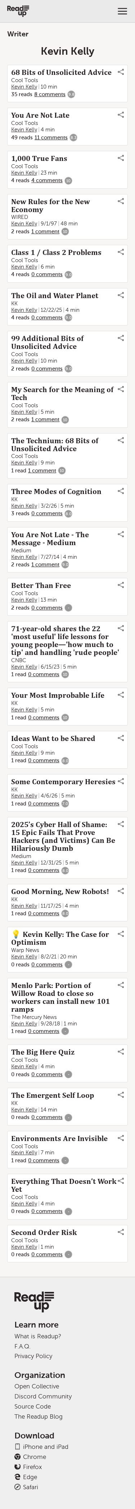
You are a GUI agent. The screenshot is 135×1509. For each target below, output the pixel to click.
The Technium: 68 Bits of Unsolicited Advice (54, 444)
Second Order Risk (44, 1232)
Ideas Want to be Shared (53, 738)
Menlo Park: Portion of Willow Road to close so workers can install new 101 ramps (60, 997)
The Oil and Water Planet (54, 295)
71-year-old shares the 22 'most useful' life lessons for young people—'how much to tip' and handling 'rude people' (65, 640)
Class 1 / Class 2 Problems (56, 252)
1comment (45, 231)
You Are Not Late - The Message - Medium (50, 538)
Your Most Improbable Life (57, 695)
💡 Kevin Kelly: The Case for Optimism (60, 938)
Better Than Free (41, 585)
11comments (51, 137)
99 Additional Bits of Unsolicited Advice (47, 342)
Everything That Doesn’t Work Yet (63, 1185)
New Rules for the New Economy (50, 205)
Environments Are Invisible (59, 1138)
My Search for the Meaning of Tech (62, 393)
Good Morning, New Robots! (60, 891)
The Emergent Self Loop (52, 1095)
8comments (50, 94)
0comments (47, 274)
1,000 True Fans (39, 158)
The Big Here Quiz (43, 1052)
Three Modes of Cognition (56, 491)
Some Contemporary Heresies (63, 781)
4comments (47, 180)
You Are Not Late (40, 115)
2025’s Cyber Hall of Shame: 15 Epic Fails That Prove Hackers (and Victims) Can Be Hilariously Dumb (63, 836)
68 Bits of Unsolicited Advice (61, 72)
